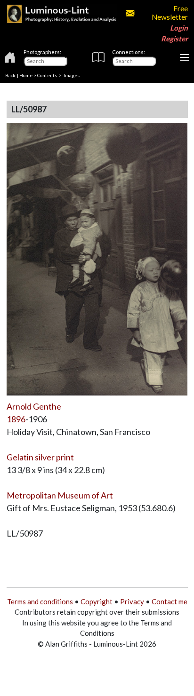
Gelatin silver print (40, 457)
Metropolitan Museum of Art (60, 495)
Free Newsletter (169, 12)
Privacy (132, 601)
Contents (47, 75)
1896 (16, 419)
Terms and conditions (40, 601)
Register (174, 38)
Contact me (169, 601)
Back (10, 75)
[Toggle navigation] (184, 57)
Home (25, 75)
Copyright (97, 601)
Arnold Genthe (34, 406)
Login (179, 28)
